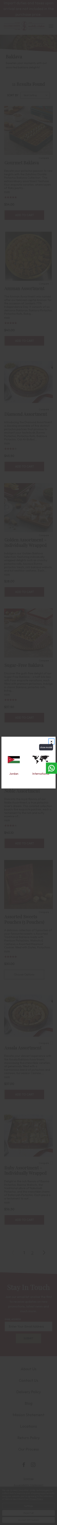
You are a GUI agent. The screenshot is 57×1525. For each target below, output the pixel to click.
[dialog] (28, 762)
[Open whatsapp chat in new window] (51, 768)
